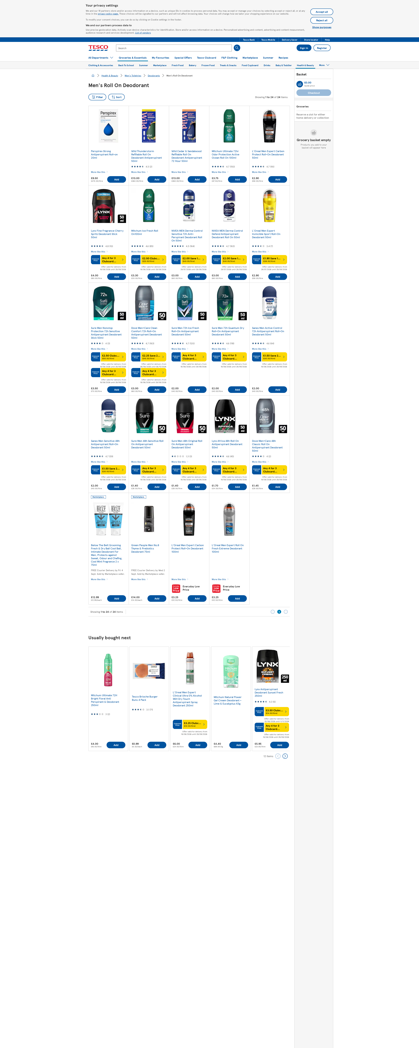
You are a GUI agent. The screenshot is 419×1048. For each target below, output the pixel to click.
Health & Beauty (109, 75)
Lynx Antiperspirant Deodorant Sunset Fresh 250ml (269, 692)
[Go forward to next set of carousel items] (285, 756)
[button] (249, 39)
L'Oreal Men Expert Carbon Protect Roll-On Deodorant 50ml (268, 154)
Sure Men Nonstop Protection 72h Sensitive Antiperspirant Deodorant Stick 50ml (106, 333)
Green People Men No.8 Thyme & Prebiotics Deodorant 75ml (145, 548)
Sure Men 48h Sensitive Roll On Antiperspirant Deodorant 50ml (147, 444)
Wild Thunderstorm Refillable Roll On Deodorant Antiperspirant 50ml (146, 156)
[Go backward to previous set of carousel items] (278, 756)
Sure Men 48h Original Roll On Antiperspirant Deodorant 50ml (187, 444)
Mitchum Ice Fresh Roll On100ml (144, 232)
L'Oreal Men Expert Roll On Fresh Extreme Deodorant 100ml (228, 548)
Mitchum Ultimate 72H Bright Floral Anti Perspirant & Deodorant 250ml (105, 700)
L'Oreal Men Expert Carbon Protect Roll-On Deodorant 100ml (188, 548)
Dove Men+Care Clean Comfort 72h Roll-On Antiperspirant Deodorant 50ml (146, 333)
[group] (108, 699)
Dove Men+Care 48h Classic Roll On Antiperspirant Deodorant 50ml (267, 445)
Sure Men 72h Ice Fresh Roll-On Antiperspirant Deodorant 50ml (185, 331)
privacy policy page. (108, 13)
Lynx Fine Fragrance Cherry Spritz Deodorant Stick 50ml (107, 234)
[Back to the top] (211, 625)
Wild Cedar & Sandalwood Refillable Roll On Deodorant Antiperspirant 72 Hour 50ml (187, 156)
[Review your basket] (299, 84)
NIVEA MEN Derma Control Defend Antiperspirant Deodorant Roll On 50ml (227, 234)
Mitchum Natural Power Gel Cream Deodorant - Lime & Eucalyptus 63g (228, 700)
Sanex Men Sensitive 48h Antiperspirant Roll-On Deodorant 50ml (105, 444)
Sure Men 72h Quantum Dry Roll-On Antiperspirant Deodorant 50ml (228, 331)
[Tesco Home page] (98, 48)
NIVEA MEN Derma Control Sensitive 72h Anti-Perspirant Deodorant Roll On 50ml (187, 235)
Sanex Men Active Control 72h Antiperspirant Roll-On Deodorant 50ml (268, 331)
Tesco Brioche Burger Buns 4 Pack (145, 698)
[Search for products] (237, 48)
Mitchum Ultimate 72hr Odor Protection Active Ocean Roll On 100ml (225, 154)
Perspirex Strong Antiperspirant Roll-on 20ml (104, 154)
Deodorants (154, 75)
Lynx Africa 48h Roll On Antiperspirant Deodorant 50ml (227, 444)
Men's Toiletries (133, 75)
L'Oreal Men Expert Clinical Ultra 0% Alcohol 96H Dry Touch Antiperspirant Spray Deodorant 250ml (187, 698)
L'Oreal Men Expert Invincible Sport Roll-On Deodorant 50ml (266, 234)
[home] (93, 75)
